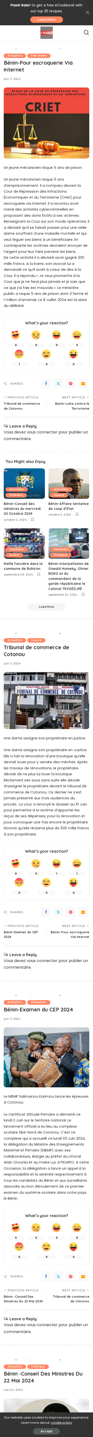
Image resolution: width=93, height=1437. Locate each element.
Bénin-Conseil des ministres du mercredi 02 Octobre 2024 (22, 509)
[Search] (86, 32)
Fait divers (39, 55)
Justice (59, 495)
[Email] (83, 383)
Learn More (47, 19)
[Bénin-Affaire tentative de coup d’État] (69, 483)
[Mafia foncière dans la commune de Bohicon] (24, 543)
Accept (46, 1431)
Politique (16, 495)
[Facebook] (46, 383)
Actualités (15, 55)
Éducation (38, 1002)
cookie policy (61, 1423)
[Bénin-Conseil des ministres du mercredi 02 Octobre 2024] (24, 483)
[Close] (87, 12)
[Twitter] (58, 383)
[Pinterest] (71, 383)
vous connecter (42, 432)
